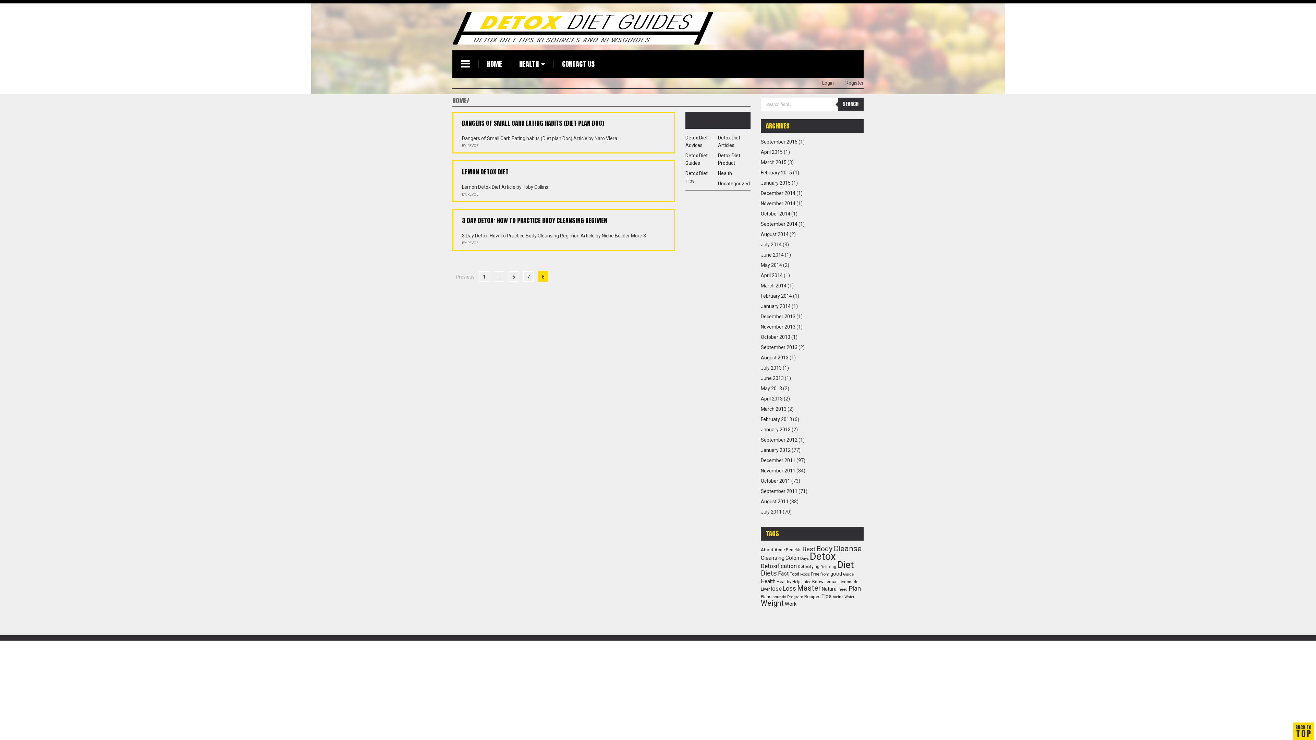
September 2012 (779, 440)
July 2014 (771, 244)
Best (809, 549)
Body (824, 548)
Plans (766, 596)
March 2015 (774, 162)
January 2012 (776, 450)
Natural (830, 589)
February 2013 (776, 419)
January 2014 (776, 306)
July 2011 (771, 512)
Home (494, 64)
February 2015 (776, 172)
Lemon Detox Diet (485, 171)
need (843, 589)
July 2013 (771, 368)
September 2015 (779, 142)
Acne (780, 549)
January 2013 (776, 429)
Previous (465, 277)
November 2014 (778, 203)
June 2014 (772, 255)
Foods (805, 574)
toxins (838, 597)
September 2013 (779, 347)
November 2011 (778, 470)
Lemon (831, 581)
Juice (806, 582)
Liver (765, 589)
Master (809, 588)
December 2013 (778, 316)
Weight (772, 603)
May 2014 (771, 265)
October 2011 (775, 481)
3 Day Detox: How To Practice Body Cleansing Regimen (534, 220)
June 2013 (772, 378)
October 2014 (775, 214)
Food (794, 574)
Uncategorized (734, 183)
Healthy (784, 581)
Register (854, 83)
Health (529, 64)
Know (818, 581)
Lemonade (848, 581)
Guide (848, 574)
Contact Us (578, 64)
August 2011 (775, 501)
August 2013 (775, 357)
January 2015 (776, 183)
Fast (783, 574)
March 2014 (774, 285)
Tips (826, 596)
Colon (792, 558)
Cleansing (772, 558)
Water (849, 597)
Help (796, 582)
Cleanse (847, 548)
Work (790, 604)
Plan (855, 588)
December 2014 (778, 193)
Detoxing (828, 567)
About (767, 549)
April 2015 (772, 152)
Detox (823, 556)
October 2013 (775, 337)
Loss (789, 588)
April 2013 (772, 399)
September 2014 (779, 224)
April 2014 (772, 275)
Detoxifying (808, 566)
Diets (769, 573)
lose (776, 588)
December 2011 (778, 460)
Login (828, 83)
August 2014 (775, 234)
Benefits (794, 549)
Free (815, 574)
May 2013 (771, 388)
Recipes (812, 596)
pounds (779, 596)
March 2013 (774, 409)
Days (804, 558)
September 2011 (779, 491)
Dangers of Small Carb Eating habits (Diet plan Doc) (533, 123)
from (824, 574)
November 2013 (778, 327)
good (836, 574)
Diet (845, 564)
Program (795, 596)
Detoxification (779, 566)
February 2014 (776, 296)
